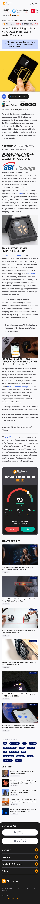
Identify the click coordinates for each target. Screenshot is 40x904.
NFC (23, 752)
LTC (5, 752)
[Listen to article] (4, 96)
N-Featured (14, 752)
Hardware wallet (9, 747)
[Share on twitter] (26, 104)
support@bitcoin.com (10, 898)
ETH (24, 743)
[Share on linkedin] (34, 104)
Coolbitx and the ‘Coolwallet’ (13, 255)
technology (8, 760)
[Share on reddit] (30, 104)
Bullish (27, 529)
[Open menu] (36, 3)
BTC (5, 743)
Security (20, 756)
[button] (26, 96)
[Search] (32, 3)
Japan (22, 747)
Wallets (18, 760)
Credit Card (14, 743)
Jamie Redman (11, 105)
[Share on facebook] (22, 104)
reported (19, 193)
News (4, 20)
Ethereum (33, 743)
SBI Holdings (8, 756)
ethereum (31, 273)
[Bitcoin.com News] (8, 3)
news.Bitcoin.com (11, 437)
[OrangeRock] (14, 15)
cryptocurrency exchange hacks (20, 386)
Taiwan (30, 756)
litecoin (31, 747)
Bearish (12, 529)
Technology (9, 20)
